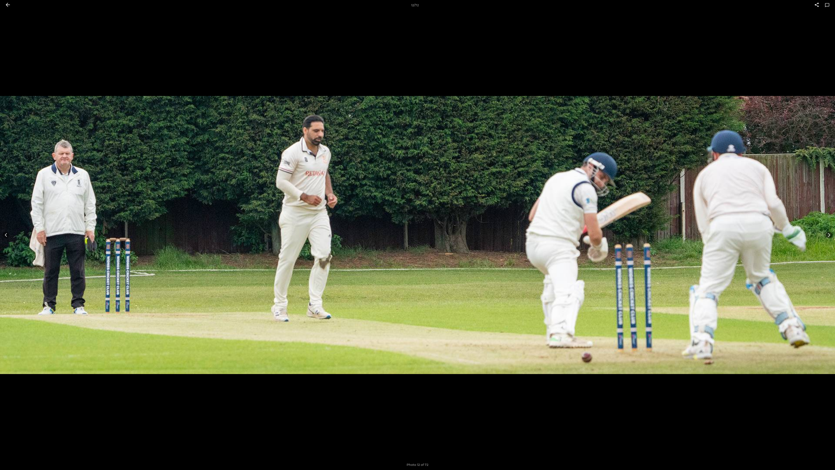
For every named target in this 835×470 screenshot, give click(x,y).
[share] (816, 5)
